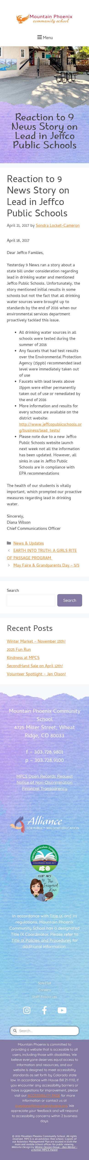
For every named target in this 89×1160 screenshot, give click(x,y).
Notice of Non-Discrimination (45, 782)
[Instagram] (27, 1010)
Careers (44, 990)
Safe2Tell (44, 983)
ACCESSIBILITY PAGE (44, 1095)
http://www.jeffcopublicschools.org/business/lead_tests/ (50, 428)
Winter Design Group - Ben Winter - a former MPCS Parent (54, 1149)
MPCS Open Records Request (44, 776)
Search (13, 591)
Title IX (56, 915)
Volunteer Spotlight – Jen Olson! (36, 674)
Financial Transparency (44, 788)
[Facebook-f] (44, 1010)
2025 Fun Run (19, 650)
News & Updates (28, 544)
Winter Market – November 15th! (36, 642)
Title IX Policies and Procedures (41, 940)
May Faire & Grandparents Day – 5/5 (46, 566)
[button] (44, 37)
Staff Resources (44, 997)
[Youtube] (62, 1010)
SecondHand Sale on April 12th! (35, 666)
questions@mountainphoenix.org (41, 1105)
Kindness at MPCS (23, 658)
